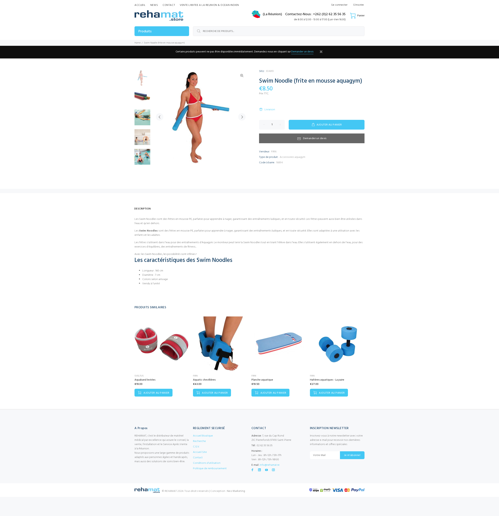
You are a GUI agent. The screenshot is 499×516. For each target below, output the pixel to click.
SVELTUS (139, 376)
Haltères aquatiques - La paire (327, 380)
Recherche (199, 441)
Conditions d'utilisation (206, 463)
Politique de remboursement (210, 468)
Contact (198, 457)
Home (137, 43)
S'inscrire (358, 5)
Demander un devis (302, 51)
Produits (144, 31)
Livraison (270, 109)
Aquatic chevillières (204, 380)
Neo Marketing (236, 491)
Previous (159, 117)
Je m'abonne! (352, 455)
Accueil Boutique (203, 436)
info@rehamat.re (270, 465)
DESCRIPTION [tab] (142, 209)
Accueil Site (200, 452)
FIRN (273, 151)
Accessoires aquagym (292, 157)
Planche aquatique (262, 380)
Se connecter (339, 5)
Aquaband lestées (144, 380)
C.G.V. (196, 446)
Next (242, 117)
